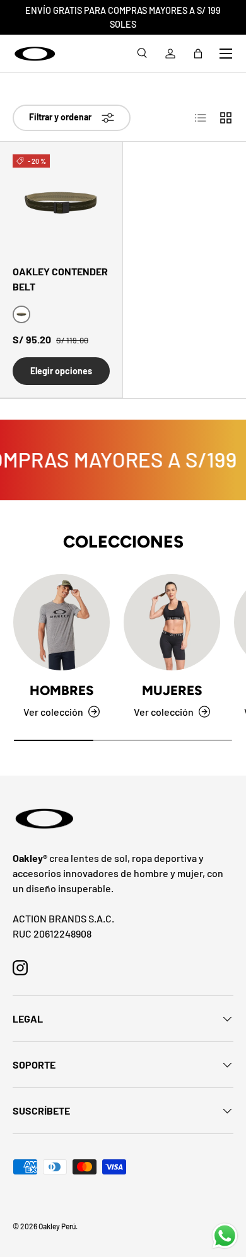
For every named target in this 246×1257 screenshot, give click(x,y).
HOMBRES (62, 690)
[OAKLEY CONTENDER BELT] (61, 202)
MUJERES (172, 690)
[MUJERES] (172, 622)
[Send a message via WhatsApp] (225, 1236)
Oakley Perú (57, 1226)
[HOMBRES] (61, 622)
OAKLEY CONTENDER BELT (60, 278)
